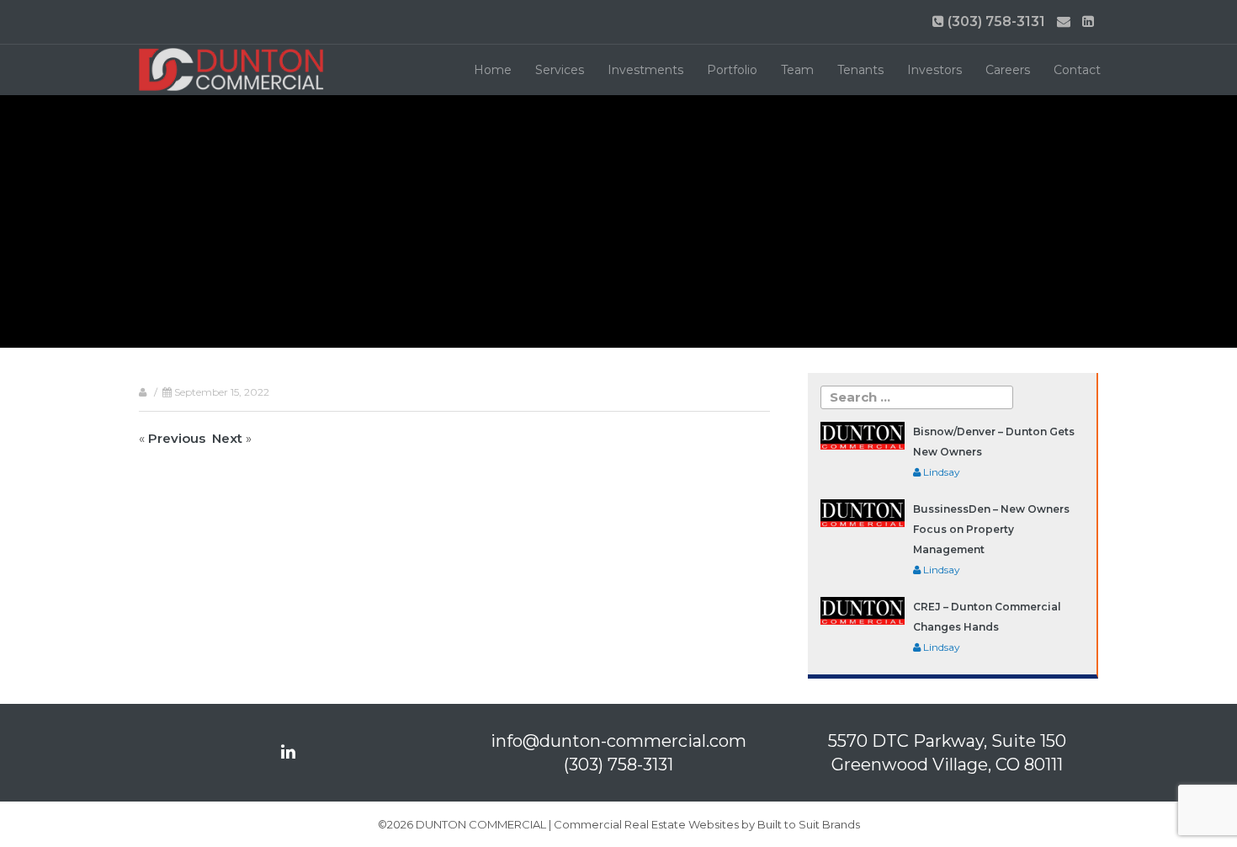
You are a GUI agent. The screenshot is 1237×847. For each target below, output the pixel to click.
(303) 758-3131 (994, 21)
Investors (934, 69)
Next (227, 438)
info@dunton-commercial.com (618, 741)
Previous (176, 438)
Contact (1077, 69)
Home (493, 69)
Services (559, 69)
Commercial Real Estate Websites (646, 824)
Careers (1007, 69)
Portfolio (732, 69)
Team (797, 69)
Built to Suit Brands (808, 824)
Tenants (860, 69)
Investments (645, 69)
